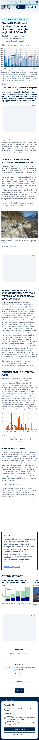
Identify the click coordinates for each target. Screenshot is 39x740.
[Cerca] (32, 7)
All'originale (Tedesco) (12, 567)
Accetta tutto (20, 729)
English (29, 2)
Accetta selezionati (19, 734)
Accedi (19, 691)
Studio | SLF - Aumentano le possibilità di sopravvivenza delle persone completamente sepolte (16, 584)
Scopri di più (8, 713)
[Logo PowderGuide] (5, 7)
